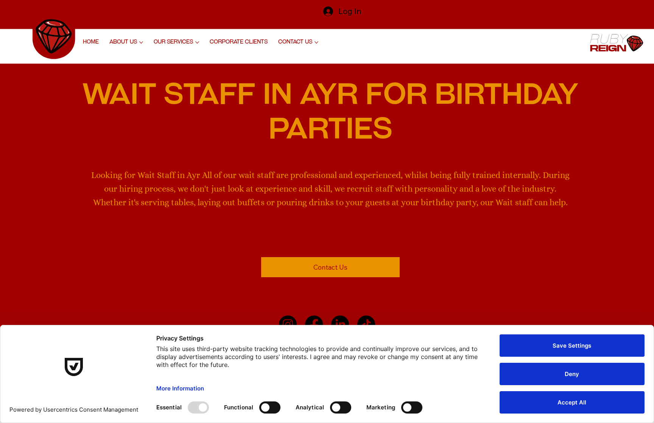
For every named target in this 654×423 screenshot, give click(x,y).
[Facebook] (314, 324)
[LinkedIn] (340, 324)
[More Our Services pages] (197, 42)
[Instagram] (288, 324)
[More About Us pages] (141, 42)
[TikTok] (366, 324)
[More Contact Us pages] (316, 42)
